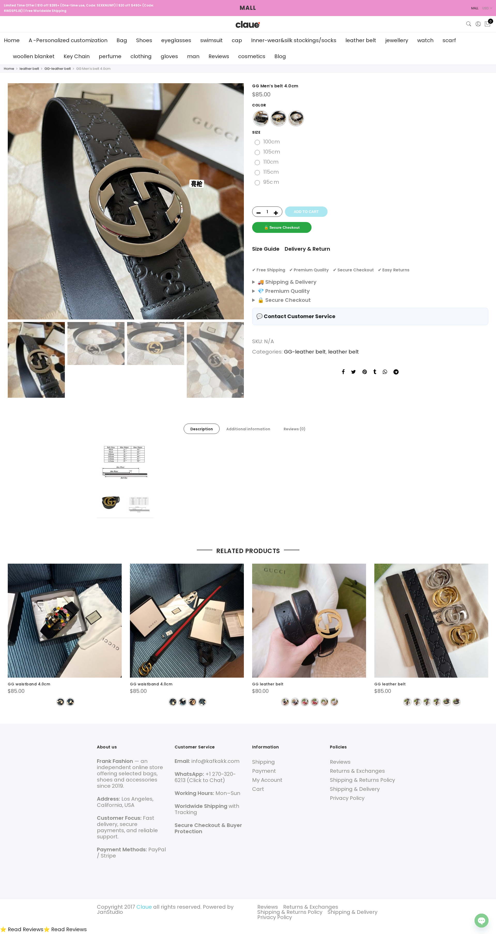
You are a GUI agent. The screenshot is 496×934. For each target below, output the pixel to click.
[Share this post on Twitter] (353, 372)
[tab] (202, 429)
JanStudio (110, 912)
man (193, 56)
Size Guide (266, 248)
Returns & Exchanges (357, 771)
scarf (449, 40)
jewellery (396, 40)
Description (201, 429)
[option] (126, 201)
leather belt (360, 40)
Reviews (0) (295, 429)
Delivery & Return (307, 248)
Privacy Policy (347, 798)
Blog (280, 56)
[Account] (478, 24)
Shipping (263, 761)
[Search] (469, 24)
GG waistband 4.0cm (29, 684)
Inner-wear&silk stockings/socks (293, 40)
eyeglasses (176, 40)
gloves (169, 56)
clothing (141, 56)
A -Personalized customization (68, 40)
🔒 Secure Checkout (282, 227)
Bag (122, 40)
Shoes (144, 40)
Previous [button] (16, 201)
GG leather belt (268, 684)
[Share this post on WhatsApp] (385, 372)
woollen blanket (34, 56)
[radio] (261, 118)
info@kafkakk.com (215, 761)
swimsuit (211, 40)
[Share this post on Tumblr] (374, 372)
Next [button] (235, 201)
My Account (267, 780)
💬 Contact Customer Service (295, 316)
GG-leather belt (57, 68)
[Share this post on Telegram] (396, 372)
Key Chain (77, 56)
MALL (248, 8)
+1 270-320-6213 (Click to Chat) (205, 777)
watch (425, 40)
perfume (110, 56)
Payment (264, 771)
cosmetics (251, 56)
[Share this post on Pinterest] (364, 372)
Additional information (248, 429)
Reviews (218, 56)
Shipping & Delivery (355, 789)
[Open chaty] (482, 921)
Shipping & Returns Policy (362, 780)
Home (12, 40)
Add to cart (306, 212)
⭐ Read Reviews (21, 929)
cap (237, 40)
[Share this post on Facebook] (343, 372)
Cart (258, 789)
